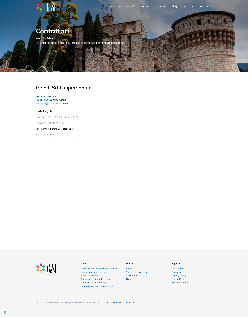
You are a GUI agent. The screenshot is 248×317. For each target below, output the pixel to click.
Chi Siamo (161, 6)
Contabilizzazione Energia (94, 282)
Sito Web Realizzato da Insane (119, 302)
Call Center (205, 6)
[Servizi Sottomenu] (120, 6)
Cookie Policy (178, 279)
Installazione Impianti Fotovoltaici (99, 268)
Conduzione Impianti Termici (96, 279)
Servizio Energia (89, 275)
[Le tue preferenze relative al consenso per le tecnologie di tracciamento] (5, 312)
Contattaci (187, 6)
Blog (174, 6)
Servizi (113, 6)
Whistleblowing (179, 282)
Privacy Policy (178, 275)
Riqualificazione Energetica (95, 272)
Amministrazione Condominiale (97, 285)
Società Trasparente (137, 6)
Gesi (38, 38)
